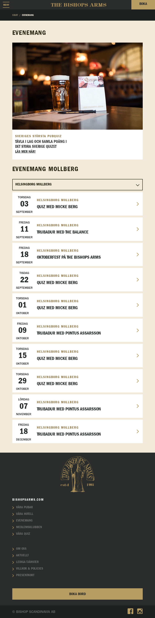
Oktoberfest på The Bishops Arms (58, 255)
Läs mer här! (25, 151)
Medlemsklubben (29, 527)
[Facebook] (130, 611)
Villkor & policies (29, 568)
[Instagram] (140, 611)
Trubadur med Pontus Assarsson (58, 331)
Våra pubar (24, 507)
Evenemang (24, 520)
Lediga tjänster (27, 562)
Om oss (21, 548)
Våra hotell (24, 514)
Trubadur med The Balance (52, 230)
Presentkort (25, 575)
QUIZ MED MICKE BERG (47, 204)
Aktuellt (22, 555)
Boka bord (77, 594)
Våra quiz (23, 533)
